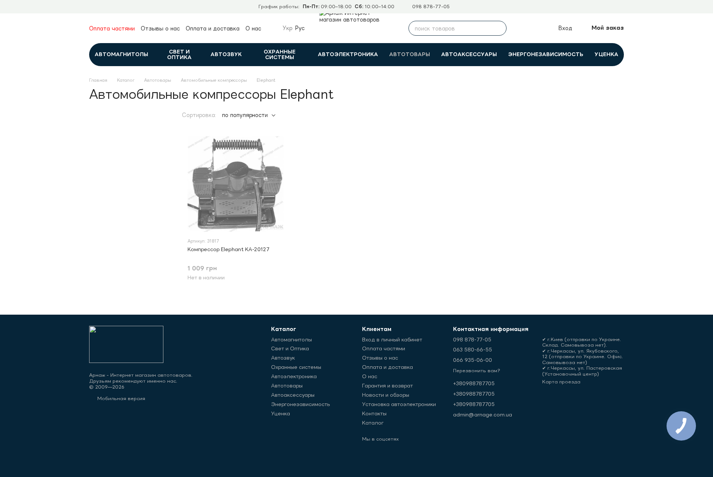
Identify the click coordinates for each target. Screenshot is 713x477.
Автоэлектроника (348, 54)
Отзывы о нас (160, 28)
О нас (253, 28)
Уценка (606, 54)
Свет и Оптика (179, 54)
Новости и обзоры (385, 395)
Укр (287, 28)
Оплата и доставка (213, 28)
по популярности (245, 115)
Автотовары (409, 54)
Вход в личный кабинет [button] (392, 339)
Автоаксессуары (469, 54)
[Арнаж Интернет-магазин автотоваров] (126, 343)
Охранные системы (280, 54)
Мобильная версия (120, 398)
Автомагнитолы (121, 54)
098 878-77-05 (431, 6)
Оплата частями (112, 28)
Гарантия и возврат (387, 385)
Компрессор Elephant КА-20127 (228, 249)
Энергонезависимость (545, 54)
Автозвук (226, 54)
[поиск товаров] (499, 28)
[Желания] (535, 28)
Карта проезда (561, 381)
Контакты (374, 413)
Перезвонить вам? (476, 370)
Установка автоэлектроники (399, 404)
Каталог (373, 422)
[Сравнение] (519, 28)
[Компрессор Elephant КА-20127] (236, 184)
